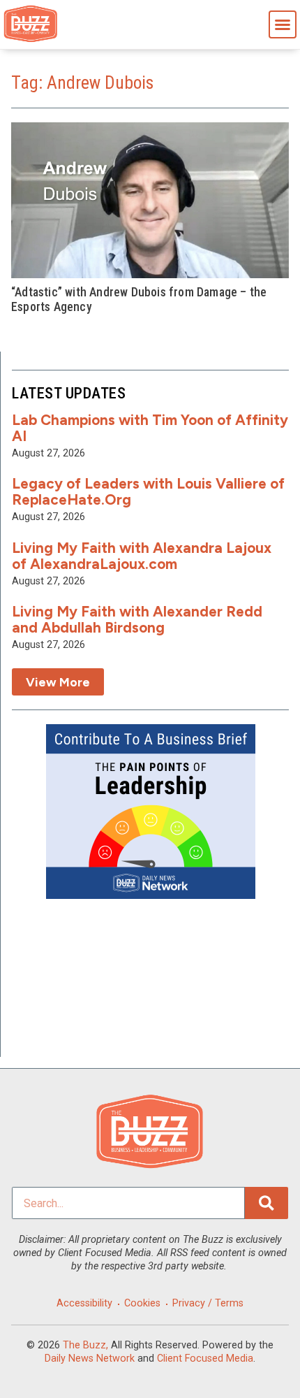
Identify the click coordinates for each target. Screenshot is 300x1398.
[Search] (266, 1203)
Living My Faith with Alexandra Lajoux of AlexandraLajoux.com (141, 555)
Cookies (142, 1303)
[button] (283, 24)
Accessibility (84, 1303)
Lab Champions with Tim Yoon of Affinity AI (150, 428)
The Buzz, (85, 1345)
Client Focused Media (205, 1358)
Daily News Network (90, 1358)
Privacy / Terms (207, 1303)
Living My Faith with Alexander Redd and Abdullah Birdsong (137, 619)
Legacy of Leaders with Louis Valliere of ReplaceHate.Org (148, 491)
